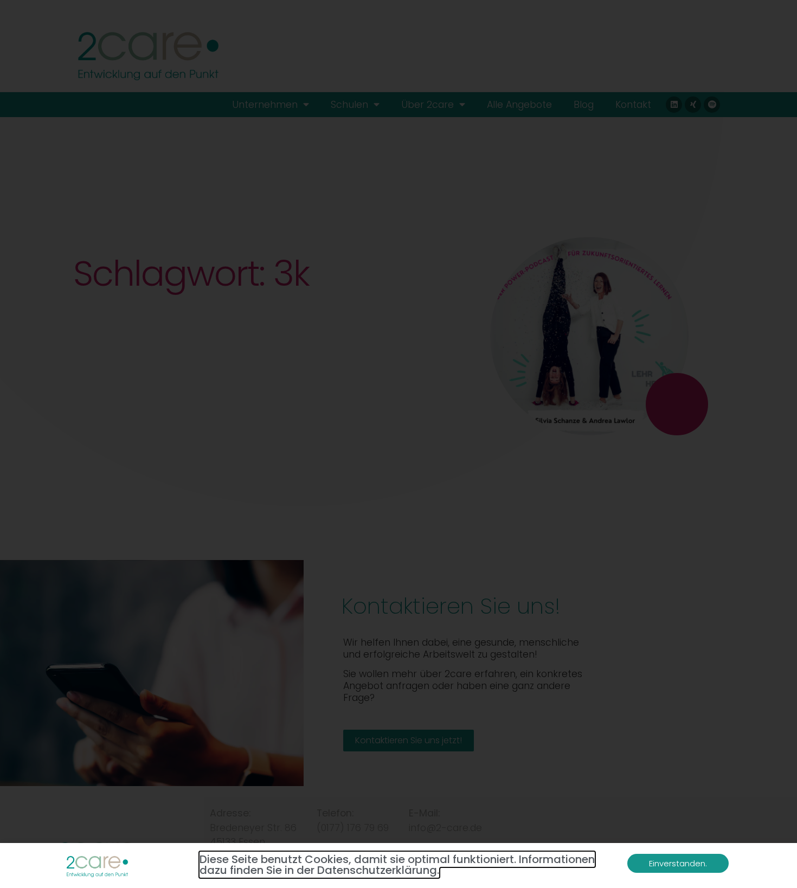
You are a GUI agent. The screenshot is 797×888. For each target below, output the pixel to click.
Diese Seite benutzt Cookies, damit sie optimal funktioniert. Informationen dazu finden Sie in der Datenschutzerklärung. (397, 865)
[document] (398, 444)
